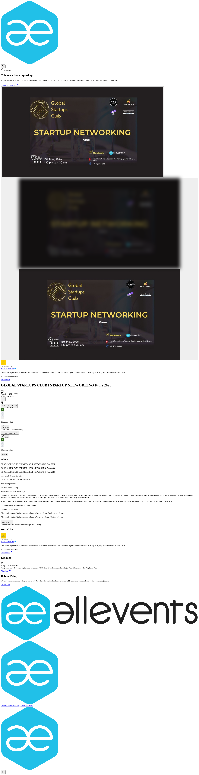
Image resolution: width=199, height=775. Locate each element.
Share (7, 427)
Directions (4, 571)
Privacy (17, 706)
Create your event (7, 706)
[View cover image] (82, 132)
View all (4, 454)
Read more (5, 522)
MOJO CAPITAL (7, 369)
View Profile (5, 380)
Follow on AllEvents (8, 85)
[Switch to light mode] (3, 66)
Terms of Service (26, 706)
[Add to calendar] (3, 399)
